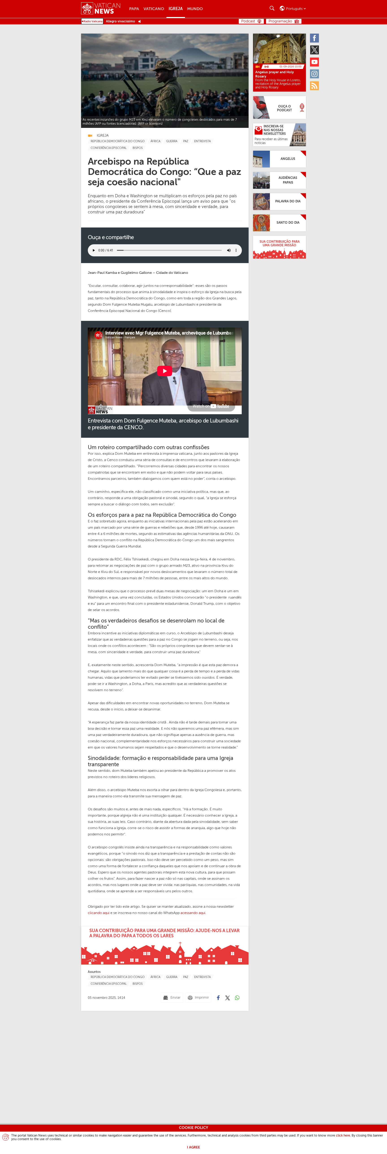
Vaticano (154, 9)
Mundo (195, 9)
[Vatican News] (104, 8)
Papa (134, 9)
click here (343, 1135)
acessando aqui (193, 913)
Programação (280, 21)
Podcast (248, 21)
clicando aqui (99, 913)
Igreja (176, 9)
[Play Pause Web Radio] (140, 21)
